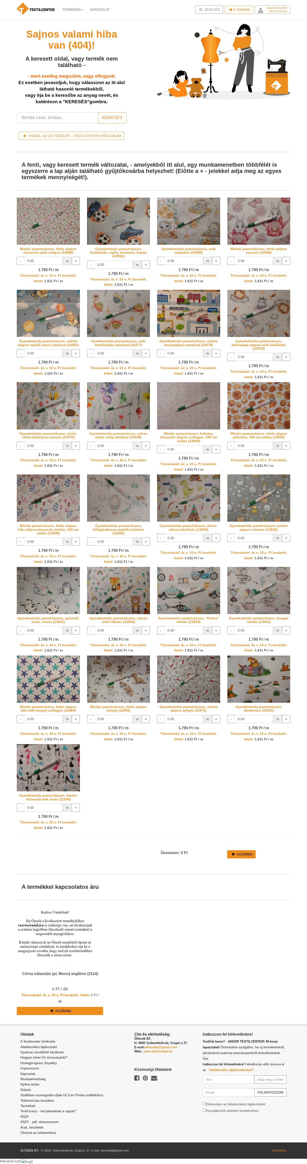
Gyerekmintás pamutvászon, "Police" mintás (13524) (188, 620)
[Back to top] (291, 1148)
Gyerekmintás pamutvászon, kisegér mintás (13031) (259, 620)
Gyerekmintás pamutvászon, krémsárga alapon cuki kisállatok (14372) (259, 344)
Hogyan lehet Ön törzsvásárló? (43, 1057)
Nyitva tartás (29, 1084)
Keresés (210, 9)
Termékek (71, 9)
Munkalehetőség (33, 1079)
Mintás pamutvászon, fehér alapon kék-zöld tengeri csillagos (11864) (48, 708)
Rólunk (25, 1090)
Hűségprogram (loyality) (38, 1063)
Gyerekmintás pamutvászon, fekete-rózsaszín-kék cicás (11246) (48, 797)
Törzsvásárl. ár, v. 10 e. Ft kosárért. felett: (55, 995)
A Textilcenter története (37, 1041)
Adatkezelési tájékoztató (38, 1047)
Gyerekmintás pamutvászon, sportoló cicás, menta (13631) (48, 620)
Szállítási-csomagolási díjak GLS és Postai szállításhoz (61, 1095)
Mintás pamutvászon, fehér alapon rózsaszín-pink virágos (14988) (48, 250)
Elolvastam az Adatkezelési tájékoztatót (235, 1104)
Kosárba (244, 854)
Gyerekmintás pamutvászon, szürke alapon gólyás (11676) (188, 708)
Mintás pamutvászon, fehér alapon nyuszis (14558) (258, 250)
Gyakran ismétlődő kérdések (42, 1052)
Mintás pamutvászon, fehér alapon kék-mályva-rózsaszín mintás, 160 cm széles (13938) (48, 529)
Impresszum (29, 1068)
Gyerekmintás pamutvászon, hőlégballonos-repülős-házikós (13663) (118, 529)
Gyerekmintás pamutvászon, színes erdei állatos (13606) (118, 620)
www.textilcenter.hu (158, 1051)
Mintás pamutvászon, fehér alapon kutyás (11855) (118, 708)
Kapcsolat (27, 1074)
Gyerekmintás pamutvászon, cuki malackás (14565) (188, 250)
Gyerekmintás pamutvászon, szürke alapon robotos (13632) (259, 527)
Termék (241, 10)
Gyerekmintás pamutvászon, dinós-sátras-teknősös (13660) (188, 527)
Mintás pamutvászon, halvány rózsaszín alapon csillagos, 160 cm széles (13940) (188, 437)
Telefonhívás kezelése (37, 1100)
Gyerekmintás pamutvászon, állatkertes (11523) (259, 708)
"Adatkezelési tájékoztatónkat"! (231, 1070)
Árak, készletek (31, 1127)
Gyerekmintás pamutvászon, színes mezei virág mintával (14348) (118, 435)
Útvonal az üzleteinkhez (38, 1133)
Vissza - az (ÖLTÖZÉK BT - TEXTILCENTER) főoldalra (74, 136)
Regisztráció (278, 11)
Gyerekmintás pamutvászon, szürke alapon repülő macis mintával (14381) (48, 343)
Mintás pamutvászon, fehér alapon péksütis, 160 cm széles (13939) (258, 435)
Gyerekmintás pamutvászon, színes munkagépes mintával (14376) (188, 343)
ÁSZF (24, 1116)
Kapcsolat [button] (100, 9)
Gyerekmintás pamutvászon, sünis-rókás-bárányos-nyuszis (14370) (48, 435)
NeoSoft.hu (279, 1150)
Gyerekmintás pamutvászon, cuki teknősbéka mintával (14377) (118, 343)
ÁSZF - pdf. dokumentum (39, 1122)
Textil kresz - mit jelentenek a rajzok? (48, 1111)
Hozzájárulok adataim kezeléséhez (232, 1111)
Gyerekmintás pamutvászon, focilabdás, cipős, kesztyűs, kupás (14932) (118, 252)
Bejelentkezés (276, 8)
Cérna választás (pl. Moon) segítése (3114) (60, 974)
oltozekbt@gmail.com (161, 1047)
